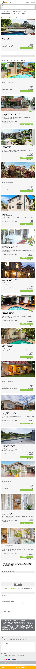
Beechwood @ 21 (6, 147)
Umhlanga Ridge (19, 607)
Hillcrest (25, 604)
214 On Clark (5, 214)
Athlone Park (12, 602)
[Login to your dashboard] (28, 2)
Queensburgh (17, 606)
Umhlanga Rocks (25, 607)
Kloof (6, 605)
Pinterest (19, 655)
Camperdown (31, 602)
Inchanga (3, 605)
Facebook (5, 655)
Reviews (3, 615)
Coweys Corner (6, 380)
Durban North (4, 604)
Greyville (22, 604)
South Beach (22, 606)
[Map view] (4, 667)
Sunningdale (27, 606)
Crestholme (12, 603)
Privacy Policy (15, 639)
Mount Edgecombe (18, 605)
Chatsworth (4, 603)
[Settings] (29, 2)
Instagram (10, 655)
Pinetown (7, 606)
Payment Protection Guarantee (11, 588)
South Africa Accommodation (24, 563)
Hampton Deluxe (6, 546)
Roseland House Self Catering (10, 81)
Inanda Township (30, 604)
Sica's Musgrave (6, 281)
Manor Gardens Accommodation (8, 596)
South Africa (4, 11)
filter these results (22, 667)
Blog (23, 655)
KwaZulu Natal (20, 11)
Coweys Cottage (7, 347)
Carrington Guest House (9, 413)
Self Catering (15, 11)
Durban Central (28, 603)
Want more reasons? (30, 651)
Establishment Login (6, 640)
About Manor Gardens (6, 612)
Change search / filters (18, 55)
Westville (3, 608)
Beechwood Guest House (9, 114)
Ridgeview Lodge (6, 181)
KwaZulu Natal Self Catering (17, 564)
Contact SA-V (5, 639)
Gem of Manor (6, 38)
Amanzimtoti (4, 602)
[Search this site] (26, 2)
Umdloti (6, 607)
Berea (8, 179)
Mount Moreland (25, 605)
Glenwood (8, 79)
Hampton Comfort (7, 480)
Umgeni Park (10, 607)
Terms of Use (27, 639)
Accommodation (9, 11)
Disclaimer (10, 639)
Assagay (8, 602)
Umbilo (3, 607)
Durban (25, 11)
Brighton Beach (25, 602)
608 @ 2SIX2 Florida (7, 446)
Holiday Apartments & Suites (8, 598)
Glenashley (11, 604)
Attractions (4, 614)
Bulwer (8, 213)
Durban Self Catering (27, 564)
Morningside (8, 445)
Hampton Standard (7, 513)
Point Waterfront (12, 606)
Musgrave (8, 246)
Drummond (17, 603)
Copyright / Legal (21, 639)
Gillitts (8, 604)
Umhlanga (14, 607)
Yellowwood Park (8, 608)
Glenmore (8, 312)
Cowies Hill (8, 603)
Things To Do (4, 613)
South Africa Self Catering (7, 564)
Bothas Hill (21, 602)
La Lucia (9, 605)
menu (32, 2)
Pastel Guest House (7, 247)
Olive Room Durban (7, 313)
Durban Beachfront (22, 603)
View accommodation (26, 48)
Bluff (18, 602)
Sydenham (31, 606)
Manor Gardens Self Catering (7, 565)
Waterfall (29, 607)
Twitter (15, 655)
